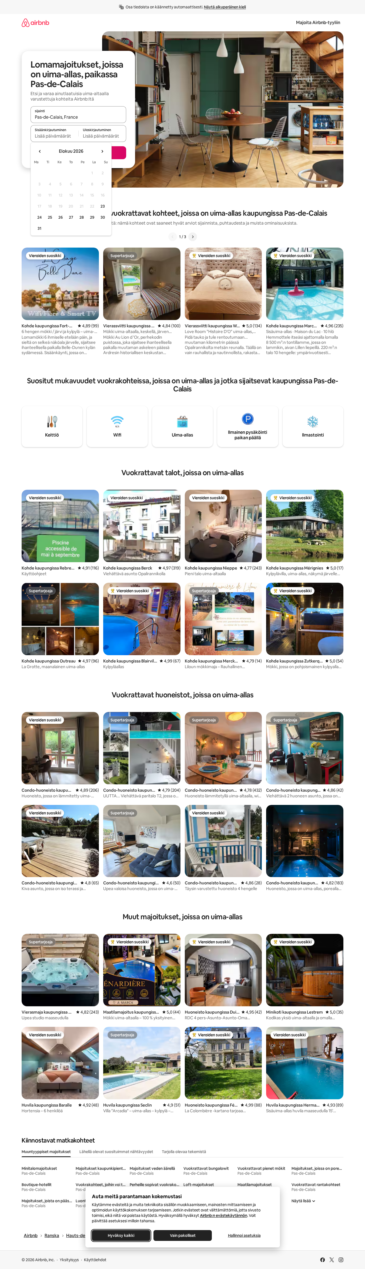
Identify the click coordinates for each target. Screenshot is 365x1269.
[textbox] (54, 136)
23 (103, 206)
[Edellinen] (172, 236)
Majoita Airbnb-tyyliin (318, 22)
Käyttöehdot (95, 1259)
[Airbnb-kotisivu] (35, 22)
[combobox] (78, 117)
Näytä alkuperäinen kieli (225, 7)
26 (60, 217)
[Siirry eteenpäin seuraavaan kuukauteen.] (102, 151)
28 (81, 217)
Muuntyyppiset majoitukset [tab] (46, 1151)
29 (92, 217)
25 (50, 217)
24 (39, 217)
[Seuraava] (192, 236)
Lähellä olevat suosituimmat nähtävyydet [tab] (116, 1151)
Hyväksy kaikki (121, 1235)
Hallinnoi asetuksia (244, 1235)
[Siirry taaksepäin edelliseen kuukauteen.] (40, 151)
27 (71, 217)
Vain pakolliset (182, 1235)
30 (103, 217)
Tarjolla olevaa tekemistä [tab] (184, 1151)
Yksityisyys (69, 1259)
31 (39, 228)
